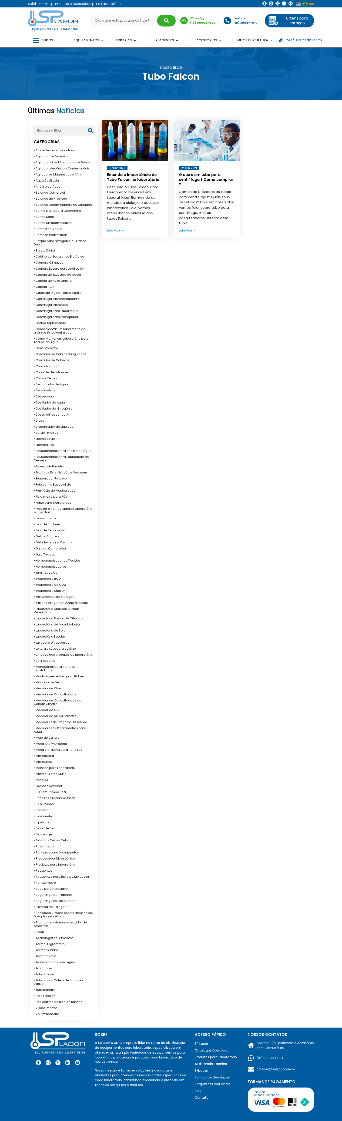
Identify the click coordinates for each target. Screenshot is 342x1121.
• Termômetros (45, 956)
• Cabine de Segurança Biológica (59, 256)
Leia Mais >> (116, 230)
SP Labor (201, 1043)
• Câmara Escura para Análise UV (59, 268)
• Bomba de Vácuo (48, 229)
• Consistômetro (46, 348)
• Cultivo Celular (45, 378)
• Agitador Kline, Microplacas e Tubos (62, 162)
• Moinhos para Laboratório (54, 768)
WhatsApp (197, 18)
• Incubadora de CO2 (50, 584)
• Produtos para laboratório (54, 864)
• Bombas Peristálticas (50, 235)
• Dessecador (44, 396)
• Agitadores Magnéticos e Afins (58, 174)
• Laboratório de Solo (50, 630)
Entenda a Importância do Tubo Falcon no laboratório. (133, 177)
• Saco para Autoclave (51, 888)
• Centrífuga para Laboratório (56, 311)
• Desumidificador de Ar (52, 414)
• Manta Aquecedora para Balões (59, 676)
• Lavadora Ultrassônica (52, 642)
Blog (198, 1090)
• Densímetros (44, 390)
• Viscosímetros (45, 1008)
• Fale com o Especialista (52, 484)
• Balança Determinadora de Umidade (63, 204)
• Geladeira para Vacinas (53, 542)
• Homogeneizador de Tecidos (57, 560)
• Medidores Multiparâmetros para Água (60, 729)
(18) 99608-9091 (270, 1058)
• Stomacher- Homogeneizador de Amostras (60, 924)
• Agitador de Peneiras (51, 156)
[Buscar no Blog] (90, 131)
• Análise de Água (47, 186)
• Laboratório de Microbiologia (57, 624)
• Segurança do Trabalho (53, 894)
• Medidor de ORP (47, 710)
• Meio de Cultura (47, 737)
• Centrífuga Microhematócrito (57, 299)
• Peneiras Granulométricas (54, 798)
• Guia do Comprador (50, 548)
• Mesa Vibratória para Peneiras (58, 749)
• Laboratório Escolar (49, 636)
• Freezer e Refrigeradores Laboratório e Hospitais (63, 510)
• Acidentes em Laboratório (54, 150)
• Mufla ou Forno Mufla (50, 774)
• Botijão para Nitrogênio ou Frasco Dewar (60, 242)
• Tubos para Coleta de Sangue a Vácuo (59, 982)
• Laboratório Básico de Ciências (58, 618)
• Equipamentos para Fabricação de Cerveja (61, 458)
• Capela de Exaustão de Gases (58, 274)
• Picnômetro (43, 816)
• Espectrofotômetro (49, 466)
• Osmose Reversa (48, 786)
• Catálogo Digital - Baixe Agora (57, 292)
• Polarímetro (44, 846)
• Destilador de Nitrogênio (53, 408)
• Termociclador (46, 950)
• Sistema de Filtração (50, 907)
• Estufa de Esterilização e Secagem (61, 472)
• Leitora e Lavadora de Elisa (55, 648)
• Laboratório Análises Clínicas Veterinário (57, 610)
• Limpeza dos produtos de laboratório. (63, 654)
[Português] (305, 4)
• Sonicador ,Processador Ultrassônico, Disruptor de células (63, 914)
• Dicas (39, 420)
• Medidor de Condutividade (55, 694)
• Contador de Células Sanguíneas (60, 354)
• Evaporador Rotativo (50, 478)
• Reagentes (43, 870)
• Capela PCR (44, 286)
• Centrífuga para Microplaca (56, 317)
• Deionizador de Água (51, 384)
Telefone (239, 18)
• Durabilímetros (46, 432)
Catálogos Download (211, 1050)
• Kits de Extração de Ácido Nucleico (61, 603)
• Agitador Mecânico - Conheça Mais (62, 168)
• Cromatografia (46, 366)
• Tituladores (43, 968)
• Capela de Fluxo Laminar (53, 280)
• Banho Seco (44, 216)
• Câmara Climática (49, 262)
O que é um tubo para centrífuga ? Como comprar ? (206, 179)
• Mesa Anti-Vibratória (50, 743)
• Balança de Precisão (50, 198)
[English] (298, 4)
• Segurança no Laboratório (55, 901)
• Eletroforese (44, 444)
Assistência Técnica (211, 1063)
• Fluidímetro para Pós (50, 496)
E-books (201, 1070)
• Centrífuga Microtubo (51, 305)
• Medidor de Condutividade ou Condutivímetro (57, 702)
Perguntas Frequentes (213, 1084)
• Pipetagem (43, 822)
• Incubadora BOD (47, 578)
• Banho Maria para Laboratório (57, 210)
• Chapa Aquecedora (50, 323)
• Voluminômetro (46, 1014)
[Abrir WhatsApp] (330, 1109)
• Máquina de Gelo (48, 682)
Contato (201, 1097)
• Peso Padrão (44, 804)
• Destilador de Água (49, 402)
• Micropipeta (44, 755)
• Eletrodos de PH (47, 438)
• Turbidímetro (44, 990)
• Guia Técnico (44, 554)
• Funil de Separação (49, 530)
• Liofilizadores (44, 660)
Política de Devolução (212, 1077)
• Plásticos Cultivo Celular (53, 840)
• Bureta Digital (45, 250)
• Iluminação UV (45, 572)
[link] (271, 3)
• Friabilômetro (45, 518)
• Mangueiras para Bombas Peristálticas (54, 668)
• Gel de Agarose (47, 536)
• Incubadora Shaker (49, 590)
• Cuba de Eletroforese (51, 372)
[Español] (311, 4)
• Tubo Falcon (44, 974)
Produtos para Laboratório (216, 1057)
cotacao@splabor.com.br (276, 1069)
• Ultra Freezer (44, 996)
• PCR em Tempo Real (50, 792)
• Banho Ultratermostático (53, 223)
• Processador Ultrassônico (54, 858)
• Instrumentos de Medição (54, 597)
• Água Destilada (46, 180)
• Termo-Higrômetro (49, 944)
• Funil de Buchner (47, 524)
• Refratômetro (45, 882)
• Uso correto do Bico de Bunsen (58, 1002)
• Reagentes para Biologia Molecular (61, 876)
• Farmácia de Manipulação (55, 490)
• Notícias (41, 780)
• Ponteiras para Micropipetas (56, 852)
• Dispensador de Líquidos (53, 426)
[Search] (166, 20)
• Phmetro (41, 810)
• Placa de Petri (45, 828)
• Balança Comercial (49, 192)
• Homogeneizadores (50, 566)
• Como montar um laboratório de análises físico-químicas (59, 330)
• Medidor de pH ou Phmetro (55, 716)
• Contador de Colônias (51, 360)
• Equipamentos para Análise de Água (62, 451)
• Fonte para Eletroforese (52, 502)
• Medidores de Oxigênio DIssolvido (60, 722)
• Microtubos (43, 762)
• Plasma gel (43, 834)
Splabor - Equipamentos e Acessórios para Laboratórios (285, 1045)
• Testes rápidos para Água (54, 962)
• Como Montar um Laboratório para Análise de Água (61, 340)
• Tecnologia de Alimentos (54, 938)
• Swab (39, 932)
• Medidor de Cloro (48, 688)
